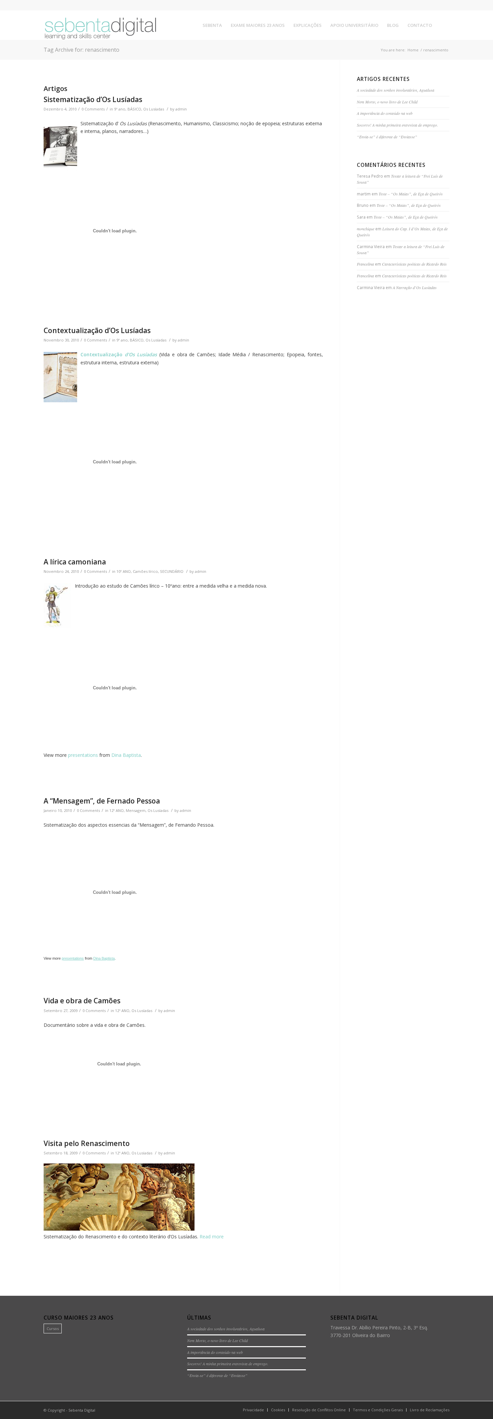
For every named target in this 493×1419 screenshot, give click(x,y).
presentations (83, 755)
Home (413, 49)
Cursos (53, 1328)
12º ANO (116, 810)
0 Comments (93, 108)
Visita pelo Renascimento (87, 1143)
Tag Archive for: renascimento (81, 49)
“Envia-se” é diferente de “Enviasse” (387, 136)
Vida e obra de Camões (82, 1000)
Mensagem (136, 810)
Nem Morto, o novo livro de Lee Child (387, 101)
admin (181, 108)
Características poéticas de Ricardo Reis (414, 264)
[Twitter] (434, 5)
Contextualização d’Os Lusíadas (97, 330)
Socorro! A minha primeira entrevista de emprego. (397, 125)
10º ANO (123, 571)
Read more (212, 1236)
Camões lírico (145, 571)
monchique (365, 228)
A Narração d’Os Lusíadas (415, 287)
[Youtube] (444, 5)
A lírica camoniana (75, 561)
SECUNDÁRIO (171, 571)
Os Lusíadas (153, 108)
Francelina (365, 264)
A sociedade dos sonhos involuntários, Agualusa (395, 90)
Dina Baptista (126, 755)
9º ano (119, 108)
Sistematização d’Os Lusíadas (93, 99)
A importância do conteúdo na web (385, 113)
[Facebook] (424, 5)
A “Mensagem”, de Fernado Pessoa (102, 801)
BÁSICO (134, 108)
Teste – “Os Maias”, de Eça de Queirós (411, 193)
